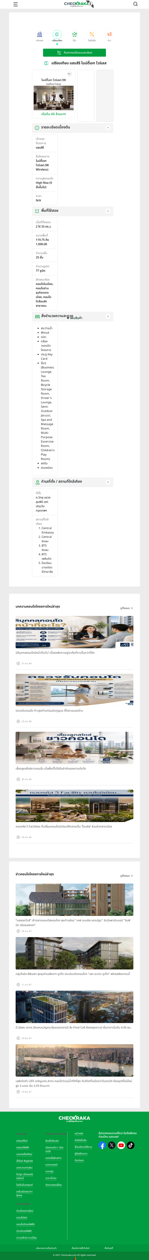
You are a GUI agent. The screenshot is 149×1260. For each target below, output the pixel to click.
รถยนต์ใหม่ (22, 1141)
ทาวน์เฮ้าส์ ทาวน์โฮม (26, 1238)
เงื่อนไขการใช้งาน (83, 1147)
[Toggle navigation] (15, 4)
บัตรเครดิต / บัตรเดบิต (54, 1149)
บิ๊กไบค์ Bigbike (24, 1161)
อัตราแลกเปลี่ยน (53, 1185)
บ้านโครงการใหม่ (24, 1211)
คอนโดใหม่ (21, 1218)
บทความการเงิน (24, 1168)
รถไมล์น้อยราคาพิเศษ (24, 1193)
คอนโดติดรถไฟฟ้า (25, 1224)
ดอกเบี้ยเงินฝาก (53, 1158)
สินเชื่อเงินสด (52, 1141)
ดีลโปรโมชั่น (81, 1140)
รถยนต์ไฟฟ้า (22, 1147)
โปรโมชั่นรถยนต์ (24, 1185)
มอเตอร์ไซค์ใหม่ (24, 1154)
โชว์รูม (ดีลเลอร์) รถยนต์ (24, 1176)
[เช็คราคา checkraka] (76, 4)
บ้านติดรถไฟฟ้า (24, 1231)
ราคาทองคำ (51, 1165)
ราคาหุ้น (49, 1171)
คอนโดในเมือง (44, 284)
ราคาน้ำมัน (51, 1178)
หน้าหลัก (79, 1133)
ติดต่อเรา (79, 1160)
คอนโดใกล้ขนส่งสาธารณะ (43, 301)
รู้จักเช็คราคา (81, 1154)
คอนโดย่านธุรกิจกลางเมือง (42, 292)
